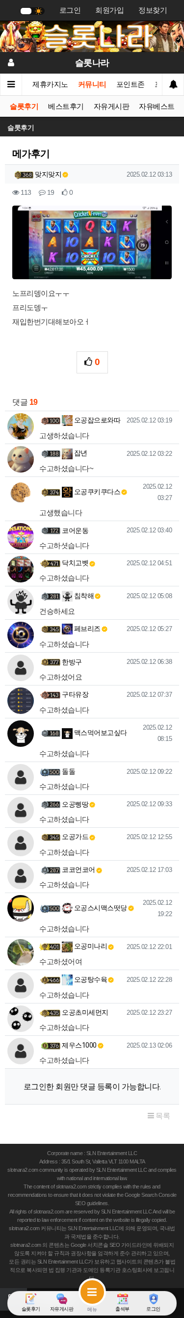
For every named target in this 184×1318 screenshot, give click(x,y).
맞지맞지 (48, 174)
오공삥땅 (75, 804)
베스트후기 (66, 106)
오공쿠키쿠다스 (96, 492)
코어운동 (75, 530)
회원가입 (109, 10)
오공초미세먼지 (85, 1012)
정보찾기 (152, 10)
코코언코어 (78, 869)
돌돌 (68, 771)
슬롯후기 (24, 106)
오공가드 (75, 837)
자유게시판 (112, 106)
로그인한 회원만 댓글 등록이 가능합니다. (92, 1086)
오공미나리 (90, 946)
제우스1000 (79, 1045)
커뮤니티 (92, 84)
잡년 (80, 453)
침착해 (83, 596)
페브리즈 (87, 629)
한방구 (72, 662)
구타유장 (75, 694)
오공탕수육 (90, 979)
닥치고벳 (75, 563)
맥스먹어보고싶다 (100, 733)
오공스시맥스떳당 (100, 908)
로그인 (70, 10)
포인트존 (130, 84)
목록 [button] (162, 1115)
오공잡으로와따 (96, 420)
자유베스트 (157, 106)
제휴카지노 (50, 84)
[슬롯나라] (92, 35)
